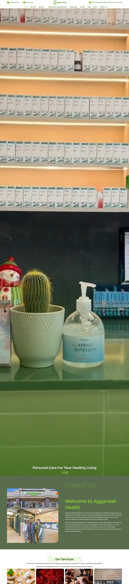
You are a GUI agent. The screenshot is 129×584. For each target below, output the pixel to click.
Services (41, 7)
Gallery (82, 7)
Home (26, 7)
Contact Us (103, 7)
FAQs (89, 7)
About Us (33, 7)
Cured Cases (73, 7)
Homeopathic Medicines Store (57, 7)
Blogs (95, 7)
